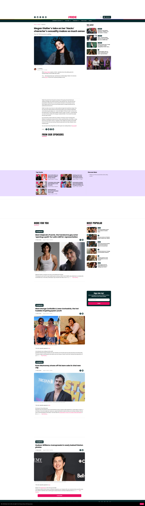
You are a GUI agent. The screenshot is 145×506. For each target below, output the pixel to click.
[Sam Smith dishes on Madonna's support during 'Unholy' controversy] (41, 177)
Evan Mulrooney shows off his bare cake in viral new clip (58, 366)
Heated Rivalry (43, 487)
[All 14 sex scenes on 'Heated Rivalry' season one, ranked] (92, 237)
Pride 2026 (84, 20)
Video (90, 20)
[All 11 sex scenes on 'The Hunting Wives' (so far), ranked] (92, 258)
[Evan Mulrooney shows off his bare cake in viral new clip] (59, 387)
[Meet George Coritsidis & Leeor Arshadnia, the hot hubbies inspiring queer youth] (59, 330)
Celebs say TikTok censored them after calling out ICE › (98, 175)
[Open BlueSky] (38, 17)
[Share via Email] (49, 129)
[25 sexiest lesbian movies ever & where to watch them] (92, 229)
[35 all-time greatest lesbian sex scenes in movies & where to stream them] (92, 244)
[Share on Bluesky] (53, 129)
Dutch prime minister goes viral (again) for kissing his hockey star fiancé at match (78, 184)
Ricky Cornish (38, 239)
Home (35, 24)
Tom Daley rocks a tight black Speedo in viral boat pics (53, 184)
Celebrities (43, 24)
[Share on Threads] (51, 129)
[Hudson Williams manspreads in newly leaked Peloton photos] (59, 466)
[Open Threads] (40, 17)
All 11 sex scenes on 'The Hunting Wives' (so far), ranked (103, 259)
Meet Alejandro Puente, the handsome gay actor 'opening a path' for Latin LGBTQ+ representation (56, 236)
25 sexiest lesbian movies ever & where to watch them (103, 230)
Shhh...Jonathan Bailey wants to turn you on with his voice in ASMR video (103, 38)
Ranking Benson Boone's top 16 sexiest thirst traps (53, 191)
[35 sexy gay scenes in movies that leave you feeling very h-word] (92, 265)
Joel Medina (40, 68)
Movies (99, 227)
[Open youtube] (46, 17)
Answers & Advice (57, 20)
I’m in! (98, 303)
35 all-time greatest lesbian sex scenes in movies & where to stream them (104, 245)
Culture (67, 20)
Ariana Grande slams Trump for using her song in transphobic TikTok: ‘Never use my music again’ (104, 46)
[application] (99, 63)
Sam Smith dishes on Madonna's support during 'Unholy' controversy (53, 177)
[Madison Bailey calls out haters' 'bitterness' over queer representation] (92, 51)
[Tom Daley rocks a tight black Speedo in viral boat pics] (41, 184)
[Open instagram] (43, 17)
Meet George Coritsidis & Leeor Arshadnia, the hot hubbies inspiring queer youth (57, 309)
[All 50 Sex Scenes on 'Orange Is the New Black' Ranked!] (92, 251)
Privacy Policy (22, 503)
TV (98, 49)
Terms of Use (30, 503)
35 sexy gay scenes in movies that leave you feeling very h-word (102, 266)
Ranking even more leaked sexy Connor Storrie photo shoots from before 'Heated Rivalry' (78, 177)
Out (49, 348)
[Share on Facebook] (46, 129)
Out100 (46, 77)
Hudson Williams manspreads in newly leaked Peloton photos (59, 446)
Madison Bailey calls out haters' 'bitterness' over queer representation (103, 52)
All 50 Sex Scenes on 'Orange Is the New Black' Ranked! (104, 252)
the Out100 (74, 125)
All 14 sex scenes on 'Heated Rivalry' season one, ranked (104, 238)
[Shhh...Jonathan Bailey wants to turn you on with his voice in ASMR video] (92, 37)
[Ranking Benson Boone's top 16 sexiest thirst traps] (41, 191)
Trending (75, 20)
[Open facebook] (35, 17)
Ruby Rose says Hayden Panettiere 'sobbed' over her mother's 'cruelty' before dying (103, 32)
